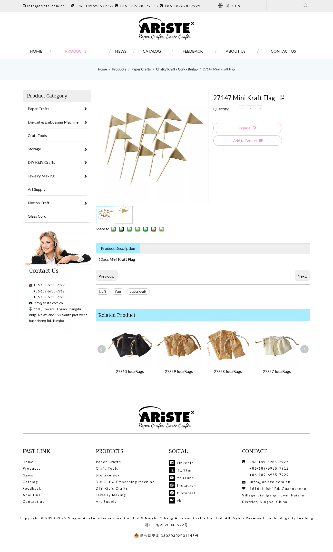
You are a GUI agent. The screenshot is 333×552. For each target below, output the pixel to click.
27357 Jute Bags (277, 371)
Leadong (305, 518)
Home (28, 462)
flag (118, 291)
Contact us (34, 501)
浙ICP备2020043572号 (166, 525)
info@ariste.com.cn (46, 6)
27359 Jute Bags (179, 371)
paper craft (138, 291)
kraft (102, 291)
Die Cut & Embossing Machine (125, 482)
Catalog (30, 482)
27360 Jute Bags (130, 371)
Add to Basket (245, 140)
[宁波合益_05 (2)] (166, 417)
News (28, 475)
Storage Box (108, 475)
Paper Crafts (108, 462)
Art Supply (106, 501)
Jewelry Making (111, 495)
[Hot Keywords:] (305, 5)
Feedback (32, 488)
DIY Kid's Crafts (112, 488)
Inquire (244, 128)
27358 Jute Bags (228, 371)
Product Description (118, 248)
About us (32, 495)
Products (32, 468)
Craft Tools (107, 468)
